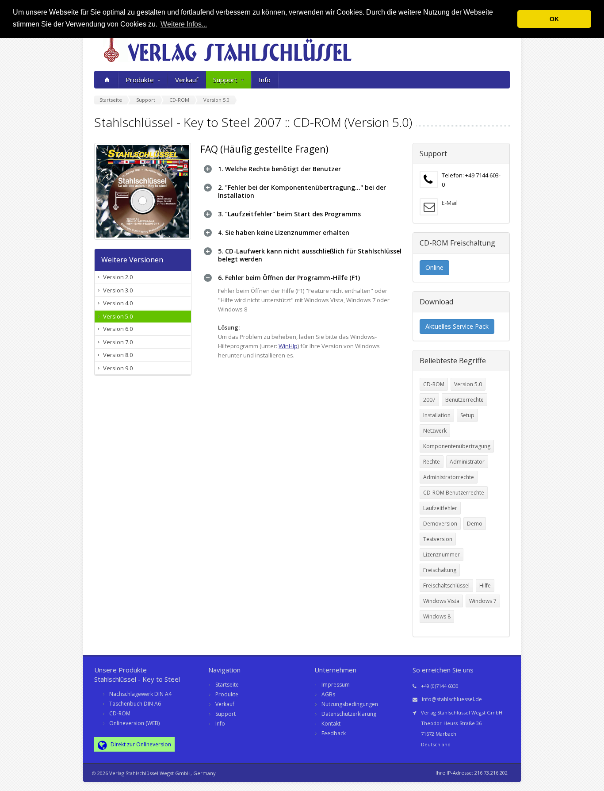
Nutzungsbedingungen (349, 704)
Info (265, 79)
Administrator (467, 461)
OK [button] (554, 19)
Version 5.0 (468, 384)
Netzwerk (435, 430)
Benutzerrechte (464, 399)
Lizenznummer (441, 554)
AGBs (328, 694)
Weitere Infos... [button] (184, 24)
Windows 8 (437, 616)
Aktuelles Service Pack (457, 326)
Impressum (335, 684)
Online (434, 267)
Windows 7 (483, 601)
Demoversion (440, 523)
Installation (437, 415)
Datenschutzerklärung (348, 714)
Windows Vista (441, 601)
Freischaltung (439, 570)
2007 (429, 399)
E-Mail (450, 203)
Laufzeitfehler (440, 508)
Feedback (333, 733)
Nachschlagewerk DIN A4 (140, 694)
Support (225, 79)
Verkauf (186, 79)
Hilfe (485, 585)
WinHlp (288, 346)
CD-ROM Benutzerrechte (453, 492)
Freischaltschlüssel (446, 585)
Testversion (437, 539)
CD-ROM (433, 384)
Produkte (140, 79)
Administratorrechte (448, 477)
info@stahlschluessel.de (452, 699)
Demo (474, 523)
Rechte (431, 461)
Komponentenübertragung (456, 446)
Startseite (227, 684)
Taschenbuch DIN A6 (135, 703)
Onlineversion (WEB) (134, 723)
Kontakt (330, 723)
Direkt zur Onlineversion (140, 744)
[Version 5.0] (142, 191)
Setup (467, 415)
